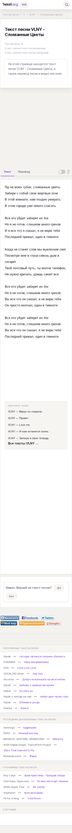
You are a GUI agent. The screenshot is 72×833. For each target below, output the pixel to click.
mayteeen (9, 792)
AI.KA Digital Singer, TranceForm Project (27, 744)
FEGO (6, 733)
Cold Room (34, 798)
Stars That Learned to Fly (19, 750)
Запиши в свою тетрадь (34, 438)
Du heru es (26, 690)
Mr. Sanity (39, 786)
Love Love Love (26, 667)
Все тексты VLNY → (23, 443)
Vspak (7, 656)
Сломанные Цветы (51, 14)
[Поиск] (67, 5)
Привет (23, 418)
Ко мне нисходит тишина (52, 781)
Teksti (10, 4)
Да (59, 587)
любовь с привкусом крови (36, 685)
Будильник (29, 727)
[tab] (7, 172)
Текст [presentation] (7, 171)
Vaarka (7, 708)
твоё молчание (33, 792)
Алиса (24, 708)
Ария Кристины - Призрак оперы (44, 775)
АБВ (24, 4)
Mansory (58, 738)
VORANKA (9, 662)
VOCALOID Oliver (13, 673)
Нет (11, 596)
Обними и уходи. (29, 702)
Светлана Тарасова (16, 781)
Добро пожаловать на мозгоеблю (43, 679)
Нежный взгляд (28, 733)
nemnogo (9, 727)
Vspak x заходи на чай (17, 696)
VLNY (32, 14)
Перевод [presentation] (24, 171)
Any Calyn (9, 775)
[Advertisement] (36, 127)
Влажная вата (12, 756)
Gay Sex (38, 673)
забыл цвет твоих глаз (54, 696)
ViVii (6, 667)
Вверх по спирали (30, 411)
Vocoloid (8, 679)
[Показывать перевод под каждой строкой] (65, 172)
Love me (24, 424)
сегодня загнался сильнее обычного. (42, 656)
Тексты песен (10, 14)
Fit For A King (11, 798)
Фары (33, 756)
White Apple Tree (13, 786)
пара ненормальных (36, 662)
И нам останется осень (33, 431)
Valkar (7, 690)
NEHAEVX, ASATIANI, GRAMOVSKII (23, 738)
